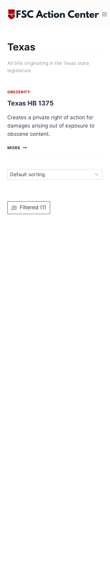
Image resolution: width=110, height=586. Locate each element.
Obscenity (18, 92)
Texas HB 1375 (30, 103)
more (17, 147)
